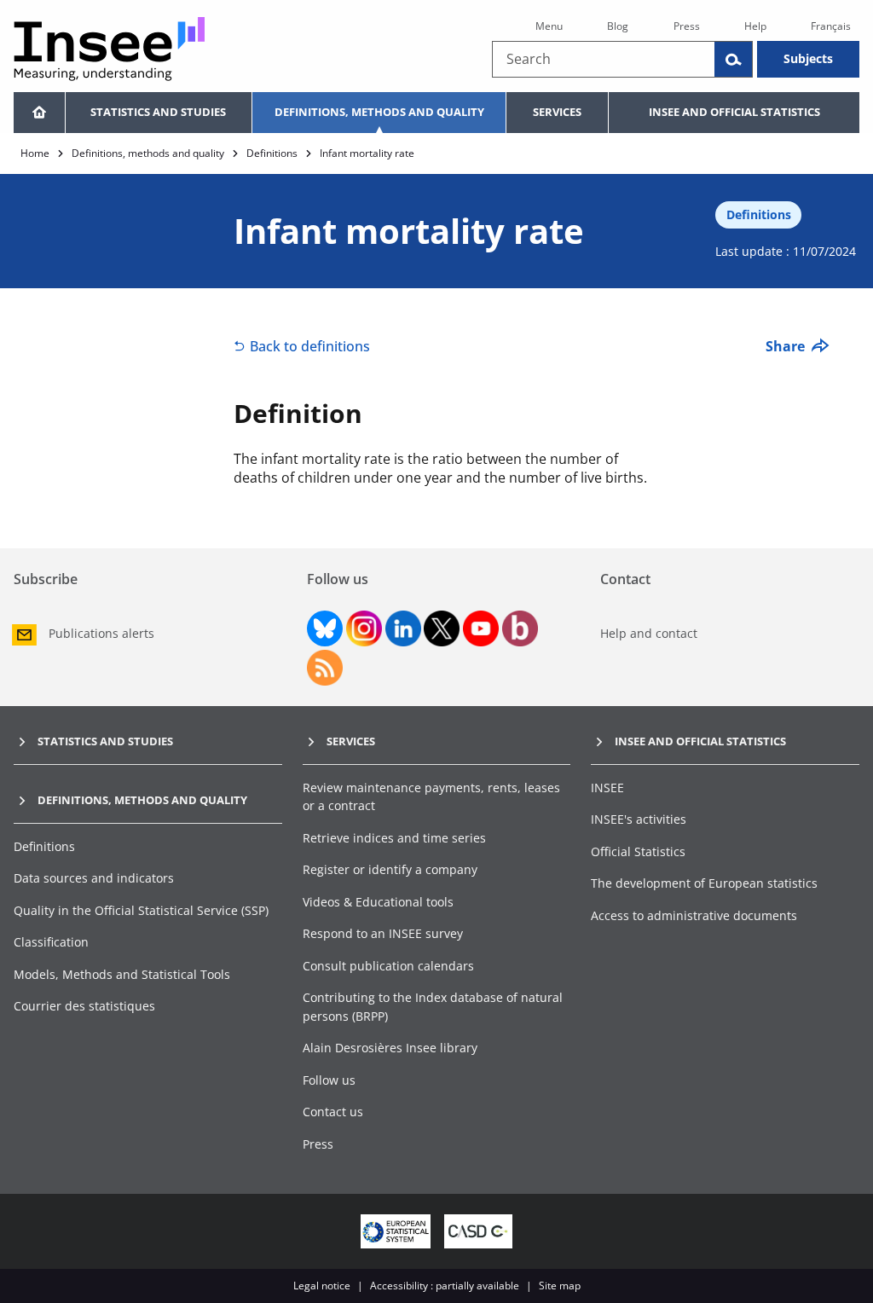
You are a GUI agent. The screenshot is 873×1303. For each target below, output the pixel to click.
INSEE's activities (638, 819)
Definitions (272, 153)
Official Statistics (638, 851)
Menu (549, 26)
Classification (51, 942)
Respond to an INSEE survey (383, 933)
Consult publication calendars (388, 966)
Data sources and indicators (94, 878)
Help (755, 26)
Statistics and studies (158, 111)
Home (34, 153)
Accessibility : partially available (444, 1285)
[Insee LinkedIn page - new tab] (403, 628)
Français (831, 26)
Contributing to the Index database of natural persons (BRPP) (433, 1006)
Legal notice (321, 1285)
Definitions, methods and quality (379, 111)
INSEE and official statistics (734, 111)
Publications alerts (101, 633)
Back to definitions (310, 346)
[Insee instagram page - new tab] (364, 628)
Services (557, 111)
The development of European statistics (704, 883)
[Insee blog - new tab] (520, 628)
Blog (617, 26)
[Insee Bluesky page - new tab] (325, 628)
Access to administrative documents (694, 915)
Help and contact (648, 633)
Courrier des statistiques (84, 1006)
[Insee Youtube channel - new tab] (481, 628)
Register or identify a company (390, 869)
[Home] (39, 112)
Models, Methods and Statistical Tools (122, 974)
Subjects (808, 58)
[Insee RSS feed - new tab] (325, 668)
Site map (560, 1285)
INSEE (607, 787)
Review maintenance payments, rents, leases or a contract (431, 796)
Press (687, 26)
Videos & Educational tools (378, 902)
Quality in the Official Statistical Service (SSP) (141, 910)
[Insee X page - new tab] (442, 628)
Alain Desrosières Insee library (390, 1048)
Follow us (329, 1080)
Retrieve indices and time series (394, 838)
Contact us (333, 1111)
